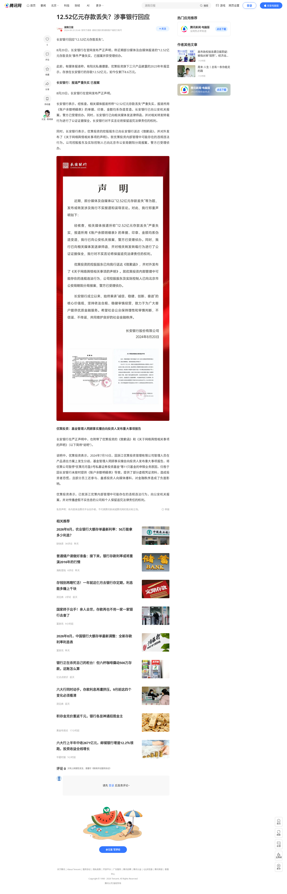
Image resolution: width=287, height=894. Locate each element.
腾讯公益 (137, 869)
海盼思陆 (61, 570)
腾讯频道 (159, 869)
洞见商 (59, 597)
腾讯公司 (109, 883)
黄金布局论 (62, 730)
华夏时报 (61, 757)
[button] (221, 29)
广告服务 (117, 869)
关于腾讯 (61, 869)
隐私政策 (97, 869)
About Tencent (74, 869)
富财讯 (59, 624)
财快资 (59, 544)
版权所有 (117, 883)
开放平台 (107, 869)
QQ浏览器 (148, 869)
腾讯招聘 (127, 869)
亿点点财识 (62, 677)
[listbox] (112, 638)
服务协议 (87, 869)
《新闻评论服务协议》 (101, 768)
